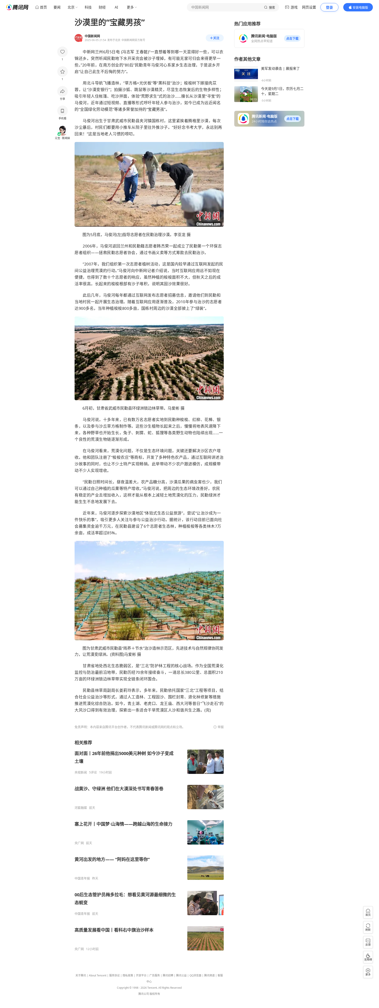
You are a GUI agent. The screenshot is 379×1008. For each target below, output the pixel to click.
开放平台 (141, 975)
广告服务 (154, 975)
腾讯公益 (181, 975)
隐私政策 (128, 975)
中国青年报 (82, 878)
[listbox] (149, 845)
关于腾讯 (80, 975)
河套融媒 (81, 807)
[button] (292, 38)
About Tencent (97, 975)
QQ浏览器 (195, 975)
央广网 (79, 843)
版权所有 (155, 994)
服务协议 (114, 975)
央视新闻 (81, 772)
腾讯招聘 (168, 975)
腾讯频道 (209, 975)
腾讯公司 (143, 994)
